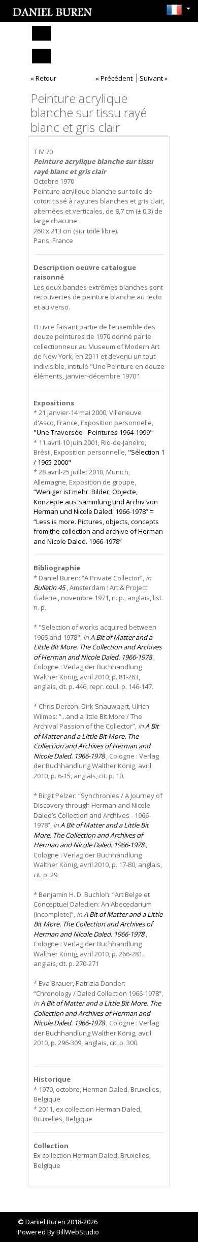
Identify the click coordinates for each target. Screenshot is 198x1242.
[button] (175, 10)
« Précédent (114, 78)
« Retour (43, 78)
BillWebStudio (77, 1231)
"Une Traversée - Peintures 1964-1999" (93, 432)
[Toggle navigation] (41, 33)
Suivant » (154, 78)
